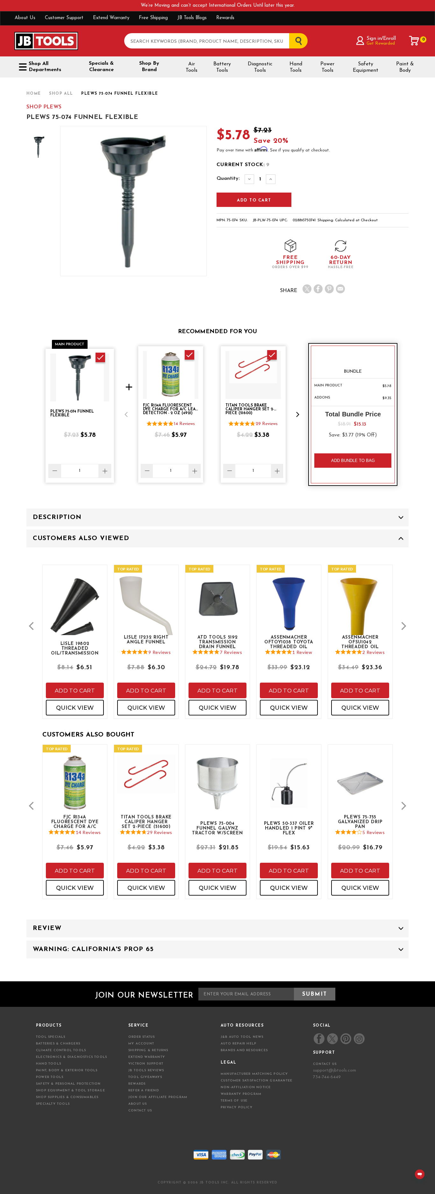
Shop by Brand (149, 66)
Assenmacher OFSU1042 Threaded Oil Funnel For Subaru (360, 641)
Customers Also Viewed (81, 538)
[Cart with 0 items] (414, 41)
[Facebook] (318, 288)
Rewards (225, 18)
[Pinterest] (329, 288)
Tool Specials (51, 1037)
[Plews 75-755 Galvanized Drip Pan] (360, 788)
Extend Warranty (111, 18)
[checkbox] (100, 357)
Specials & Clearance (101, 66)
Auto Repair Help (238, 1043)
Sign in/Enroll (381, 38)
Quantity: (228, 178)
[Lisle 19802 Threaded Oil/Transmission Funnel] (75, 615)
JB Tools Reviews (146, 1070)
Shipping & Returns (148, 1050)
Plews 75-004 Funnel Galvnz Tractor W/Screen (217, 828)
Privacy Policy (237, 1107)
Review (47, 928)
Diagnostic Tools (260, 67)
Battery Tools (222, 67)
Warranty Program (241, 1094)
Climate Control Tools (61, 1050)
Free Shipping (153, 18)
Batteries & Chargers (58, 1043)
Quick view (75, 707)
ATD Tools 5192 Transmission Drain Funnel (217, 641)
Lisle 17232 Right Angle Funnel (146, 640)
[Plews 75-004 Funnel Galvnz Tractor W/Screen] (217, 788)
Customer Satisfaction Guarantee (256, 1080)
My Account (141, 1043)
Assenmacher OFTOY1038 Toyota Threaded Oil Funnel (288, 641)
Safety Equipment (365, 67)
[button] (126, 414)
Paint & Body (405, 67)
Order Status (141, 1037)
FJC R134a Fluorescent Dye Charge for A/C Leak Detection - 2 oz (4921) (75, 821)
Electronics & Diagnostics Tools (71, 1057)
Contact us (325, 1064)
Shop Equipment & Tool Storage (70, 1090)
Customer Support (64, 18)
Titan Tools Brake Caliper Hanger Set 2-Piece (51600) (146, 821)
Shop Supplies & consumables (67, 1097)
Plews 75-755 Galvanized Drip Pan (360, 821)
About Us (25, 18)
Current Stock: (243, 164)
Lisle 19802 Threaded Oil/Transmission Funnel (74, 648)
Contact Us (140, 1110)
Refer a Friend (143, 1090)
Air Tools (191, 67)
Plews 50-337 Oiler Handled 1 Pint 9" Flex (289, 828)
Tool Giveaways (145, 1077)
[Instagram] (358, 1038)
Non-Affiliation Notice (246, 1087)
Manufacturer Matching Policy (254, 1074)
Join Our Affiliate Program (157, 1097)
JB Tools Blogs (192, 18)
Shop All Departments (45, 66)
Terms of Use (234, 1100)
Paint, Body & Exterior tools (67, 1070)
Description (57, 517)
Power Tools (327, 67)
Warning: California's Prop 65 (93, 949)
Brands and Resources (244, 1050)
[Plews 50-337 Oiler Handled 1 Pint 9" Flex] (289, 788)
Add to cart (75, 690)
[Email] (340, 288)
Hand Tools (295, 67)
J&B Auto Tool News (242, 1037)
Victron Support (145, 1064)
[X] (307, 288)
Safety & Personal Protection (68, 1084)
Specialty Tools (53, 1104)
